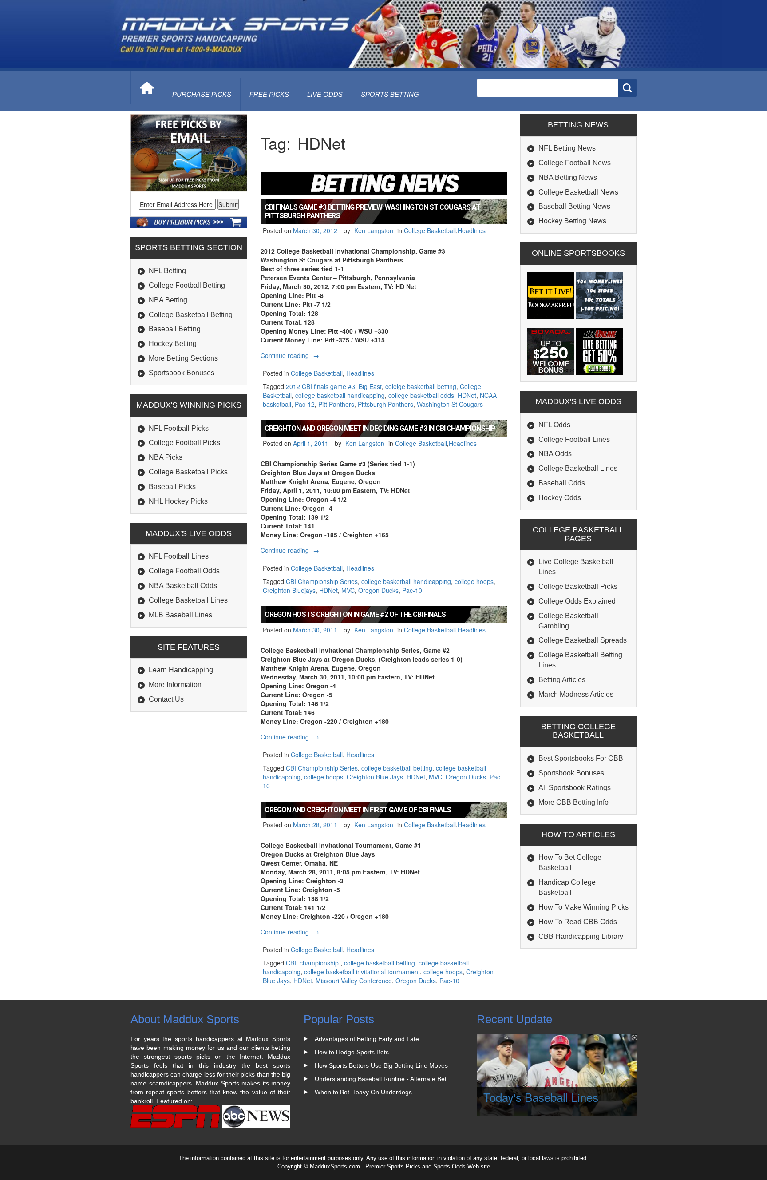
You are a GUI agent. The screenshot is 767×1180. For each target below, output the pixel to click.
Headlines (472, 230)
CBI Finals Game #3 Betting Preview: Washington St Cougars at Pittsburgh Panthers (372, 211)
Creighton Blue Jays (375, 776)
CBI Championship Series (322, 581)
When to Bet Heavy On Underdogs (363, 1092)
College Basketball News (578, 192)
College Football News (574, 163)
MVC (348, 590)
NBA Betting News (567, 177)
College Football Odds (184, 571)
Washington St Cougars (450, 404)
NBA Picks (165, 457)
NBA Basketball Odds (183, 585)
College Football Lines (574, 439)
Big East (370, 386)
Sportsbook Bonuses (181, 373)
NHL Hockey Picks (178, 501)
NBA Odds (555, 453)
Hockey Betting (173, 343)
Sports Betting (390, 94)
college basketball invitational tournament (362, 971)
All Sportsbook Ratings (574, 787)
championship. (320, 962)
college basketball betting (396, 767)
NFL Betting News (567, 148)
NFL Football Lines (179, 556)
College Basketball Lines (188, 600)
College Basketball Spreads (582, 640)
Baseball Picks (172, 486)
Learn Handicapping (181, 670)
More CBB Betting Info (573, 802)
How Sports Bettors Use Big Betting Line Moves (381, 1065)
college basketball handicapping (340, 395)
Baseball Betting (175, 329)
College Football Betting (187, 285)
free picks (269, 94)
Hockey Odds (559, 497)
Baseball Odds (561, 483)
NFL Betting (167, 270)
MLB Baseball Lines (180, 615)
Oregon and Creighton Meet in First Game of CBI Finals (358, 810)
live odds (325, 94)
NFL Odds (554, 425)
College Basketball (430, 230)
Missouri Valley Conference (354, 980)
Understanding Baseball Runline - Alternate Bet (381, 1078)
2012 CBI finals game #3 (320, 386)
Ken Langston (373, 230)
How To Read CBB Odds (577, 922)
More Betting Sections (183, 358)
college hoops (474, 581)
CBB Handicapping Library (580, 936)
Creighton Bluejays (289, 590)
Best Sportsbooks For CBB (580, 758)
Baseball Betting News (574, 206)
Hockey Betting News (572, 221)
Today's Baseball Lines (540, 1097)
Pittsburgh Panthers (385, 404)
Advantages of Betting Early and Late (367, 1038)
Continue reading (291, 355)
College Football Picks (184, 442)
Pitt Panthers (336, 404)
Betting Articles (561, 679)
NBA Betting (168, 300)
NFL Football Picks (179, 428)
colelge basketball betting (420, 386)
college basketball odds (421, 395)
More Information (175, 684)
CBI (291, 962)
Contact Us (166, 699)
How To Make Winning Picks (583, 907)
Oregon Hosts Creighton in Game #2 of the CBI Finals (355, 614)
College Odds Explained (577, 601)
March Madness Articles (575, 694)
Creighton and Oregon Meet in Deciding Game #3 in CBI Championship (380, 428)
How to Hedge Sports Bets (352, 1052)
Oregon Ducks (378, 590)
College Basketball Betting (191, 314)
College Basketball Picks (188, 472)
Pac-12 (305, 404)
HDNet (467, 395)
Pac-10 (412, 590)
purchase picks (201, 94)
